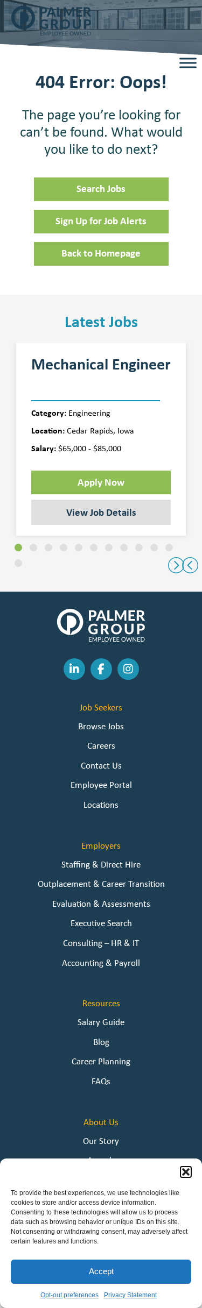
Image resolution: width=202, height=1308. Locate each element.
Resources (101, 1003)
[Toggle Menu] (188, 63)
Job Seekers (101, 707)
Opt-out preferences (69, 1295)
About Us (101, 1122)
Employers (101, 845)
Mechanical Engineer (101, 364)
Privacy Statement (130, 1295)
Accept (101, 1271)
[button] (185, 1172)
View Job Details (101, 512)
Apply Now (101, 482)
